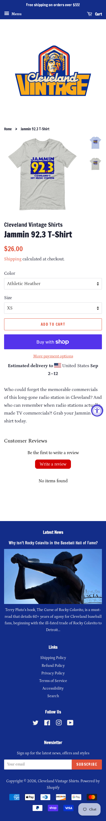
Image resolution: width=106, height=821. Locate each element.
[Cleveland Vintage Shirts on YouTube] (70, 724)
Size (8, 297)
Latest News (53, 532)
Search (53, 696)
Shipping (12, 259)
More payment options (53, 356)
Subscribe (86, 764)
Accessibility (53, 688)
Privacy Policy (53, 673)
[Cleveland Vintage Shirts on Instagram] (59, 724)
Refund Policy (53, 666)
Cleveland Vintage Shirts (58, 781)
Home (8, 129)
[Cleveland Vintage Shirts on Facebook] (47, 724)
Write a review (53, 464)
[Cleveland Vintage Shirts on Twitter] (36, 724)
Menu (16, 14)
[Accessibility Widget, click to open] (97, 411)
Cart (98, 14)
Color (9, 273)
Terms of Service (53, 681)
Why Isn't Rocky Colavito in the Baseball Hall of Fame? (53, 543)
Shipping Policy (53, 658)
